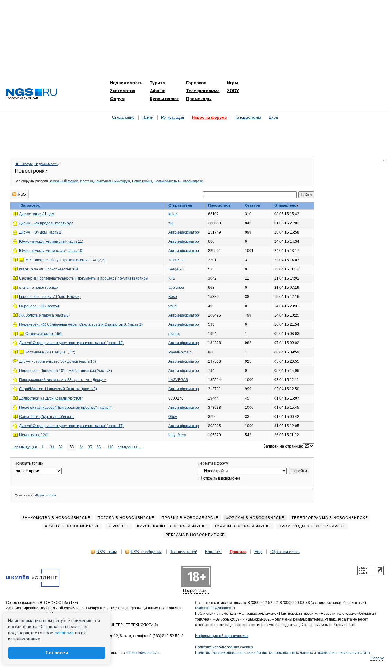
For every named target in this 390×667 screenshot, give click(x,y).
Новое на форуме (209, 117)
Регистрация (172, 117)
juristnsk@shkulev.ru (143, 653)
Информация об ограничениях (221, 636)
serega (51, 495)
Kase (172, 297)
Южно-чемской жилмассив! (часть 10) (51, 250)
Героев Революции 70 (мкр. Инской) (50, 297)
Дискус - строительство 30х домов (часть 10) (57, 361)
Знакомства (122, 90)
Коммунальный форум (112, 181)
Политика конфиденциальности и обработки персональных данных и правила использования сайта (282, 653)
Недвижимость (126, 82)
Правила (238, 551)
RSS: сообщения (146, 551)
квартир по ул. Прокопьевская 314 (48, 269)
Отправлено (285, 205)
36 (98, 447)
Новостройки (142, 181)
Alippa (39, 495)
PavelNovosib (180, 352)
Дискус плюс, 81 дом (36, 214)
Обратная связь (285, 551)
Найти (147, 117)
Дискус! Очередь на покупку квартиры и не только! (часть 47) (71, 426)
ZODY (233, 90)
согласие (64, 633)
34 (81, 447)
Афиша (157, 90)
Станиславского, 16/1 (43, 334)
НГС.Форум (24, 164)
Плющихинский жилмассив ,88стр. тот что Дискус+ (62, 380)
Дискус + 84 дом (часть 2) (40, 232)
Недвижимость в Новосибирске (178, 181)
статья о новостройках (38, 287)
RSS (22, 194)
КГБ (171, 278)
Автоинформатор (183, 232)
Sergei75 (176, 269)
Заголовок (30, 205)
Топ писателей (183, 551)
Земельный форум (63, 181)
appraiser (176, 287)
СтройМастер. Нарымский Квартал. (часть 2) (58, 389)
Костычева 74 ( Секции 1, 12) (50, 352)
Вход (273, 117)
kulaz (172, 214)
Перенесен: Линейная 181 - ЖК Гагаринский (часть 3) (65, 370)
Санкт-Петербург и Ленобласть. (46, 417)
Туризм (157, 82)
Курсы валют (164, 98)
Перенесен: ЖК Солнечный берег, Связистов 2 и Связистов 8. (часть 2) (81, 324)
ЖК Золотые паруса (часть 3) (44, 315)
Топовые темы (248, 117)
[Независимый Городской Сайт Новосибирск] (31, 94)
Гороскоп (196, 82)
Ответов (252, 205)
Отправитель (180, 205)
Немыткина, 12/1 (33, 435)
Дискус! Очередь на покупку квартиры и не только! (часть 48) (71, 343)
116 (110, 447)
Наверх (377, 658)
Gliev (172, 417)
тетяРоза (176, 260)
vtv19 (172, 306)
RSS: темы (107, 551)
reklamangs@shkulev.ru (215, 608)
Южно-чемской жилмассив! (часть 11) (51, 241)
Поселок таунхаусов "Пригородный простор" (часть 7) (65, 407)
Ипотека (86, 181)
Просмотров (219, 205)
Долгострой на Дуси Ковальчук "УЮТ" (51, 398)
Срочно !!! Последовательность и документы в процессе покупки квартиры (83, 278)
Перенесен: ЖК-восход (39, 306)
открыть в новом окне (221, 478)
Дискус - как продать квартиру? (46, 223)
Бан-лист (213, 551)
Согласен (56, 653)
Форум (117, 98)
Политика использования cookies (224, 647)
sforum (174, 334)
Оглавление (123, 117)
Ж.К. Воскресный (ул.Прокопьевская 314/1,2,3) (65, 260)
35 (90, 447)
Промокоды (199, 98)
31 (52, 447)
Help (258, 551)
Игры (232, 82)
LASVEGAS (178, 380)
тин (171, 223)
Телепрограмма (203, 90)
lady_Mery (177, 435)
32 (60, 447)
